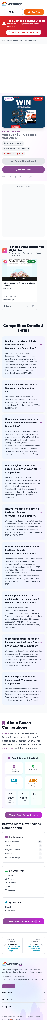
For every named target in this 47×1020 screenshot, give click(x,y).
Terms (37, 1017)
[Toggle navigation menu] (43, 4)
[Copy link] (30, 177)
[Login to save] (27, 306)
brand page (8, 748)
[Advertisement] (23, 68)
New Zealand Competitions (12, 40)
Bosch (5, 733)
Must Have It (8, 288)
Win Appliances (31, 40)
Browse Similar (25, 169)
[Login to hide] (33, 306)
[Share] (10, 177)
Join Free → (8, 986)
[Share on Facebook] (15, 177)
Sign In (15, 12)
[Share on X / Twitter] (20, 177)
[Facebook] (4, 980)
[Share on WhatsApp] (25, 177)
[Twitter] (9, 980)
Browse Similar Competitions (25, 32)
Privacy (30, 1017)
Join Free (36, 12)
